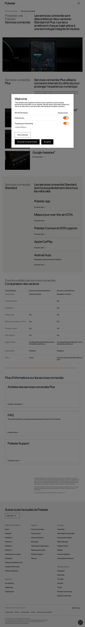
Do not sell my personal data (27, 142)
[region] (42, 121)
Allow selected (22, 135)
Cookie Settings (20, 127)
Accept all (47, 142)
